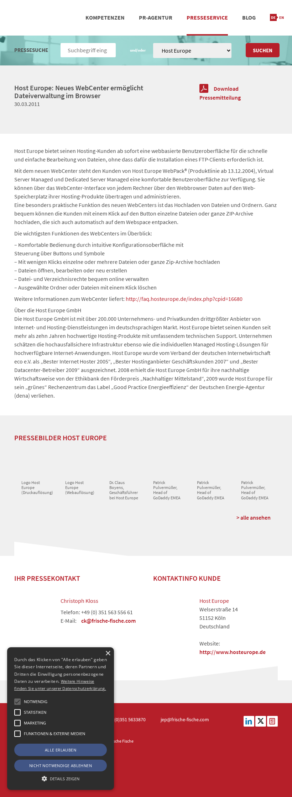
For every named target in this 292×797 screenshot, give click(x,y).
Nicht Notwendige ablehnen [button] (60, 765)
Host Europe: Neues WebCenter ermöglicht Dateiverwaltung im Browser (78, 91)
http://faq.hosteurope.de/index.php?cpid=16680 (184, 298)
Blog (249, 17)
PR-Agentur (155, 17)
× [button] (107, 653)
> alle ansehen (253, 517)
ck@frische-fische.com (108, 620)
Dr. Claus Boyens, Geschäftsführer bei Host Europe (123, 490)
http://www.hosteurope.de (232, 651)
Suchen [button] (262, 50)
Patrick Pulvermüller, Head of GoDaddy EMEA (167, 490)
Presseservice (207, 17)
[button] (17, 702)
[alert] (60, 718)
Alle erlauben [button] (60, 750)
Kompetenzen (105, 17)
